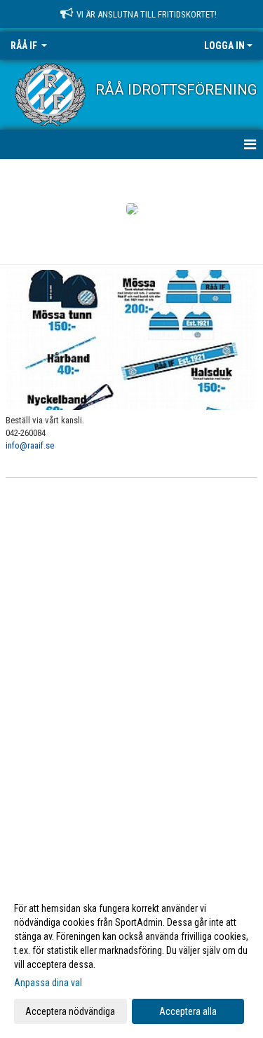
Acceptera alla (188, 1011)
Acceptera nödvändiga (70, 1011)
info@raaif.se (30, 445)
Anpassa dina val (48, 982)
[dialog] (131, 959)
